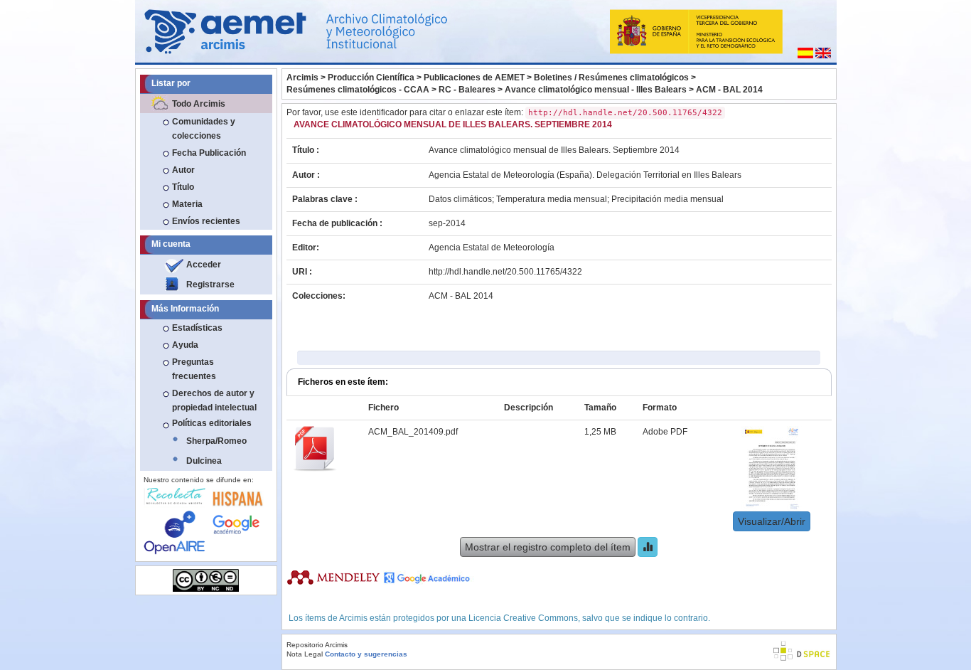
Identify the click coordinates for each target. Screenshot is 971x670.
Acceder (203, 265)
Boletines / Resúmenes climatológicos (611, 78)
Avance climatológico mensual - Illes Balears (596, 90)
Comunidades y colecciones (203, 129)
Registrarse (210, 284)
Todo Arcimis (198, 104)
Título (183, 187)
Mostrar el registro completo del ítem (548, 547)
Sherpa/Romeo (216, 441)
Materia (187, 204)
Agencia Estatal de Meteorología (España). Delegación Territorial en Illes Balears (585, 175)
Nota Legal (304, 654)
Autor (183, 170)
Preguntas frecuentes (194, 369)
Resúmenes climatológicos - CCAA (357, 90)
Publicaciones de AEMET (474, 78)
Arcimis (302, 78)
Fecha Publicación (209, 153)
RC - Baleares (467, 90)
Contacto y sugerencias (366, 654)
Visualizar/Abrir (771, 521)
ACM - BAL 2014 (729, 90)
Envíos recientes (206, 221)
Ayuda (185, 345)
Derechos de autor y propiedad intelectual (214, 400)
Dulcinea (204, 461)
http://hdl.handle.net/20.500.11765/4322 (505, 272)
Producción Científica (371, 78)
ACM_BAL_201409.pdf (413, 432)
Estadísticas (197, 328)
